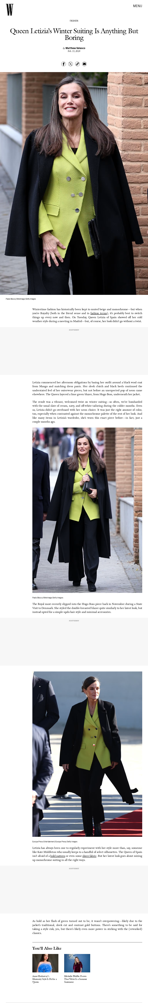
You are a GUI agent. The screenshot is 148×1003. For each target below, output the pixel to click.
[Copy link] (77, 64)
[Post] (70, 64)
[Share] (63, 64)
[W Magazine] (9, 9)
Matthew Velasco (75, 48)
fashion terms (98, 313)
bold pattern (57, 856)
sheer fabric (89, 856)
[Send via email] (84, 64)
